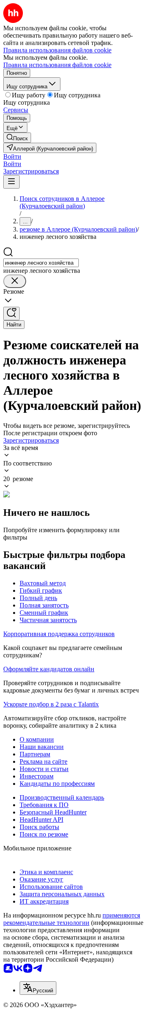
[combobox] (41, 263)
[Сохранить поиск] (11, 313)
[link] (17, 138)
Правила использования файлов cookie (57, 64)
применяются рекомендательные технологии (71, 919)
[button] (12, 156)
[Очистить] (14, 281)
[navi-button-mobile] (11, 182)
